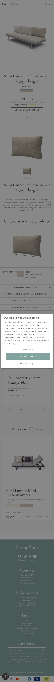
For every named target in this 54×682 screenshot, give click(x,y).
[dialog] (27, 341)
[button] (27, 363)
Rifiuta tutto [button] (28, 349)
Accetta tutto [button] (28, 356)
